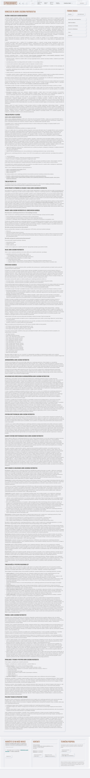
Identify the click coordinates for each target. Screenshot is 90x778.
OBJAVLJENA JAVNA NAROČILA (74, 19)
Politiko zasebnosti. (15, 751)
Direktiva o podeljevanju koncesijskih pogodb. (38, 286)
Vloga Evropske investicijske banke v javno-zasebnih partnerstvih (44, 55)
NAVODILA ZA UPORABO (73, 25)
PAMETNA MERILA (71, 22)
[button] (68, 3)
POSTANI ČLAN (81, 14)
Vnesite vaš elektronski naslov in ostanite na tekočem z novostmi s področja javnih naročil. (16, 744)
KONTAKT (70, 35)
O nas (69, 32)
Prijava (70, 14)
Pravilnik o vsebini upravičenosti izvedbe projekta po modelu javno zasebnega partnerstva (26, 176)
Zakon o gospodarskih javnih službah (14, 169)
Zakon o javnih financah (11, 170)
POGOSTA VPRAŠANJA (72, 29)
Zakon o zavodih (10, 172)
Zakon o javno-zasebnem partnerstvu (13, 118)
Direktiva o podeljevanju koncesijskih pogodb (38, 83)
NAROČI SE (8, 756)
